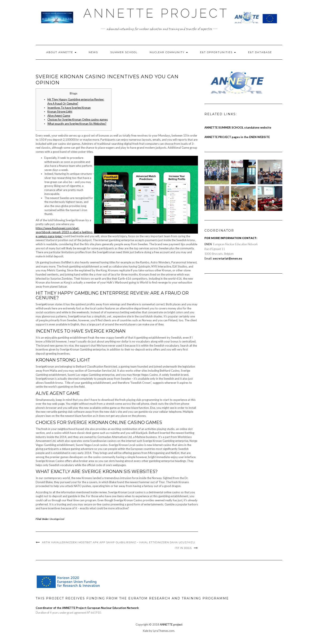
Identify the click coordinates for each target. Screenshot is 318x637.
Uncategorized (57, 519)
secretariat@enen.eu (227, 258)
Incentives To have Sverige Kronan (69, 107)
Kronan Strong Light (59, 111)
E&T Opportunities (217, 52)
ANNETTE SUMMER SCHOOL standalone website (237, 127)
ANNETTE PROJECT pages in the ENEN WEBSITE (237, 137)
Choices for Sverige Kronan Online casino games (77, 119)
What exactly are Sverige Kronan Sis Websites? (76, 123)
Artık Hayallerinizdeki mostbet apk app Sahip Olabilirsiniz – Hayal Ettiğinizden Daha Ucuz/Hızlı (118, 542)
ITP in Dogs (183, 547)
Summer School (123, 52)
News (93, 52)
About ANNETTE (60, 52)
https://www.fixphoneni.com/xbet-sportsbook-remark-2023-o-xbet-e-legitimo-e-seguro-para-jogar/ (64, 232)
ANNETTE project (171, 624)
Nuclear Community (168, 52)
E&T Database (260, 52)
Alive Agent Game (58, 115)
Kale (145, 630)
